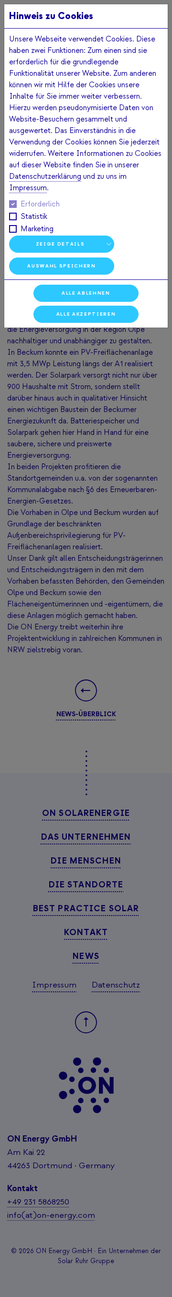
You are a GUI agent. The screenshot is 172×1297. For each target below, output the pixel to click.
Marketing (37, 229)
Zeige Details (60, 244)
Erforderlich (40, 204)
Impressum (28, 188)
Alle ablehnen (86, 293)
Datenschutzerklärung (45, 176)
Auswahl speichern (61, 266)
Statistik (34, 216)
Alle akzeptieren (86, 314)
